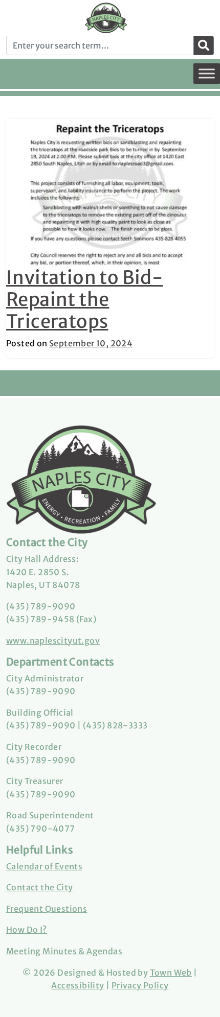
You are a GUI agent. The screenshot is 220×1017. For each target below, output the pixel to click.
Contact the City (39, 887)
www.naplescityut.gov (53, 640)
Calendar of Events (44, 866)
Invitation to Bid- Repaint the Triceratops (84, 299)
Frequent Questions (46, 909)
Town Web (171, 972)
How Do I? (26, 930)
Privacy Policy (140, 985)
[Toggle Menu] (207, 73)
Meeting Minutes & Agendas (64, 951)
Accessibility (77, 985)
